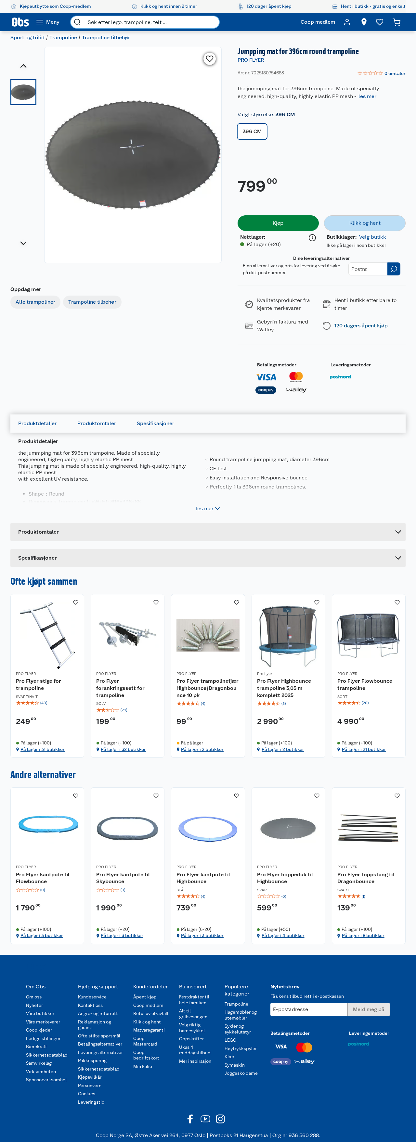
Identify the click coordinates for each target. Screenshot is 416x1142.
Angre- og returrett (98, 1013)
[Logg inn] (347, 22)
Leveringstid (91, 1102)
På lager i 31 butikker (42, 749)
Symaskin (235, 1065)
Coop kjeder (39, 1030)
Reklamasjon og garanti (94, 1024)
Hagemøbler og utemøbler (241, 1015)
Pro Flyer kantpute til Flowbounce (43, 878)
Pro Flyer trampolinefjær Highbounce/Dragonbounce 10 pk (207, 688)
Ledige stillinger (43, 1038)
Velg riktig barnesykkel (192, 1027)
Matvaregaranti (149, 1030)
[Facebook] (190, 1119)
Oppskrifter (191, 1038)
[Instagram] (220, 1119)
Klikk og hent (147, 1021)
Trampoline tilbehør (106, 37)
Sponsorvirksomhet (46, 1079)
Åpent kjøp (145, 996)
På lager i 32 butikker (123, 749)
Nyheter (34, 1005)
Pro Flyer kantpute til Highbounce (203, 878)
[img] (47, 703)
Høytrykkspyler (241, 1048)
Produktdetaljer (37, 423)
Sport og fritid (27, 37)
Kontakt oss (90, 1005)
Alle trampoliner (35, 302)
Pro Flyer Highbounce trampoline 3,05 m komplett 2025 (284, 688)
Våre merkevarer (43, 1021)
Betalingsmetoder (276, 364)
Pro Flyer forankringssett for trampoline (120, 688)
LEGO (230, 1040)
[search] (77, 22)
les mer (367, 96)
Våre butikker (40, 1013)
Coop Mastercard (145, 1041)
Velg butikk (372, 237)
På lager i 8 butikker (363, 935)
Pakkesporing (92, 1060)
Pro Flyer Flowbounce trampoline (364, 684)
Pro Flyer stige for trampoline (38, 684)
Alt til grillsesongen (193, 1013)
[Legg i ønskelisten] (209, 59)
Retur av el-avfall (150, 1013)
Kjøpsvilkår (89, 1077)
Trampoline (63, 37)
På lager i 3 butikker (41, 935)
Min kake (142, 1066)
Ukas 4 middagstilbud (195, 1050)
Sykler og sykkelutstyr (238, 1028)
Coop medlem (148, 1005)
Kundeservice (92, 996)
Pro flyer (264, 673)
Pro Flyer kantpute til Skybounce (123, 878)
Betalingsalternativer (100, 1044)
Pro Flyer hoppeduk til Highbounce (285, 878)
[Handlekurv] (396, 22)
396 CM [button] (252, 131)
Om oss (34, 996)
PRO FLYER (251, 60)
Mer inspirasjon (195, 1061)
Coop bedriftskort (146, 1055)
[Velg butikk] (364, 22)
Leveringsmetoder (351, 364)
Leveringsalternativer (100, 1052)
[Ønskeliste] (379, 22)
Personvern (89, 1085)
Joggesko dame (241, 1073)
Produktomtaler (96, 423)
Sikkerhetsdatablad (47, 1055)
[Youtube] (205, 1119)
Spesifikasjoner (155, 423)
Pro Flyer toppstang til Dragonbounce (365, 878)
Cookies (86, 1093)
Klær (229, 1056)
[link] (381, 73)
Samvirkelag (39, 1063)
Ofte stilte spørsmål (99, 1035)
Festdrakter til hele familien (194, 999)
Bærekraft (36, 1046)
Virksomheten (41, 1071)
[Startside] (20, 22)
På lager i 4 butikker (283, 935)
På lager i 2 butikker (202, 749)
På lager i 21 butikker (364, 749)
